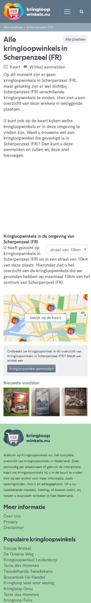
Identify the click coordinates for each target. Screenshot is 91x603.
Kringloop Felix (18, 600)
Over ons (12, 516)
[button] (10, 402)
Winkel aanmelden (47, 67)
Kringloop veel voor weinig (29, 582)
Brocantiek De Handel (24, 577)
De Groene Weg (19, 554)
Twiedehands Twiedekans (28, 571)
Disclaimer (14, 527)
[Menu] (67, 11)
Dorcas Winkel (17, 548)
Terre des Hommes (21, 565)
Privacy (11, 521)
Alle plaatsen (75, 39)
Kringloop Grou (18, 588)
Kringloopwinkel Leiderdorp (30, 559)
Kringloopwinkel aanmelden (31, 368)
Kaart (15, 67)
